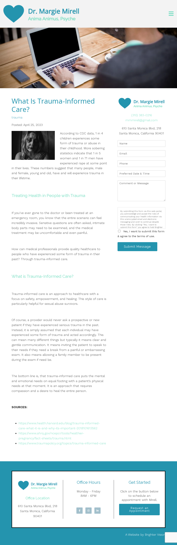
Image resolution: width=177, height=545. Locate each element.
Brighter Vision (155, 534)
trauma (17, 117)
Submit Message (137, 246)
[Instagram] (88, 510)
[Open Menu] (171, 14)
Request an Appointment (139, 509)
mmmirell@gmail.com (141, 120)
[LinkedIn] (97, 510)
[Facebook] (79, 510)
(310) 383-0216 (141, 115)
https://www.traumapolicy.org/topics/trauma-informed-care (62, 443)
